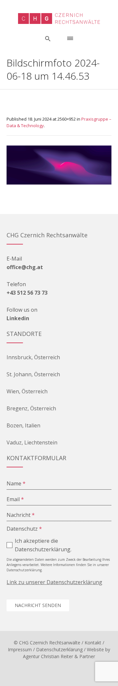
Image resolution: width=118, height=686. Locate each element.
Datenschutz (24, 528)
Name (16, 483)
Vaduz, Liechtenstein (32, 442)
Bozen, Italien (23, 425)
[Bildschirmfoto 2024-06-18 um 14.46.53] (59, 165)
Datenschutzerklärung (59, 649)
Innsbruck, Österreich (33, 357)
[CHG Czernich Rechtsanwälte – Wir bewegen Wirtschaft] (59, 18)
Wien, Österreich (27, 391)
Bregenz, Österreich (31, 408)
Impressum (20, 649)
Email (15, 499)
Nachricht (21, 515)
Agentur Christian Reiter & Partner (59, 656)
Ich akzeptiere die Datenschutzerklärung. (43, 545)
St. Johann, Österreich (33, 374)
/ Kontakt (91, 642)
